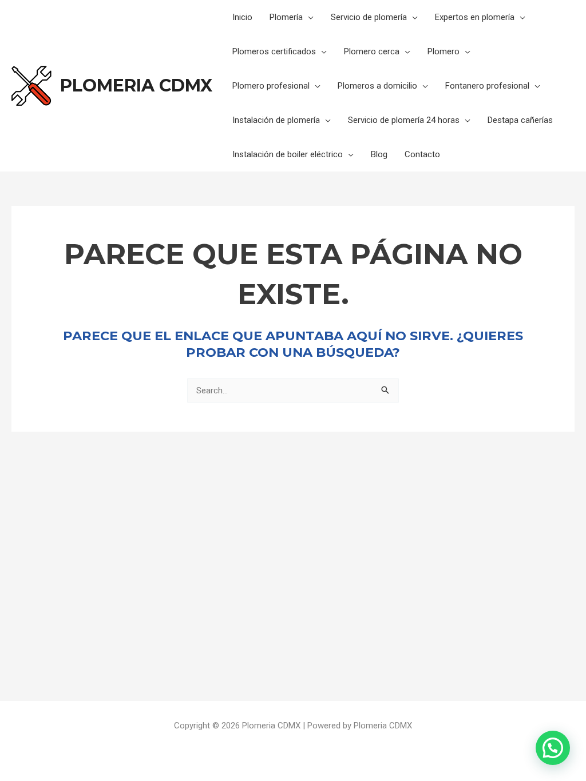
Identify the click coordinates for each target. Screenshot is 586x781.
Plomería (286, 17)
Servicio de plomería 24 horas (404, 120)
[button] (553, 748)
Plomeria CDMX (136, 85)
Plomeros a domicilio (377, 86)
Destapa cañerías (520, 120)
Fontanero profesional (487, 86)
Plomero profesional (271, 86)
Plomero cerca (371, 51)
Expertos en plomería (474, 17)
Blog (379, 154)
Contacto (422, 154)
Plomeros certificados (274, 51)
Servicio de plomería (369, 17)
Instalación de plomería (276, 120)
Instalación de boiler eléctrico (287, 154)
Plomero (443, 51)
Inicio (242, 17)
